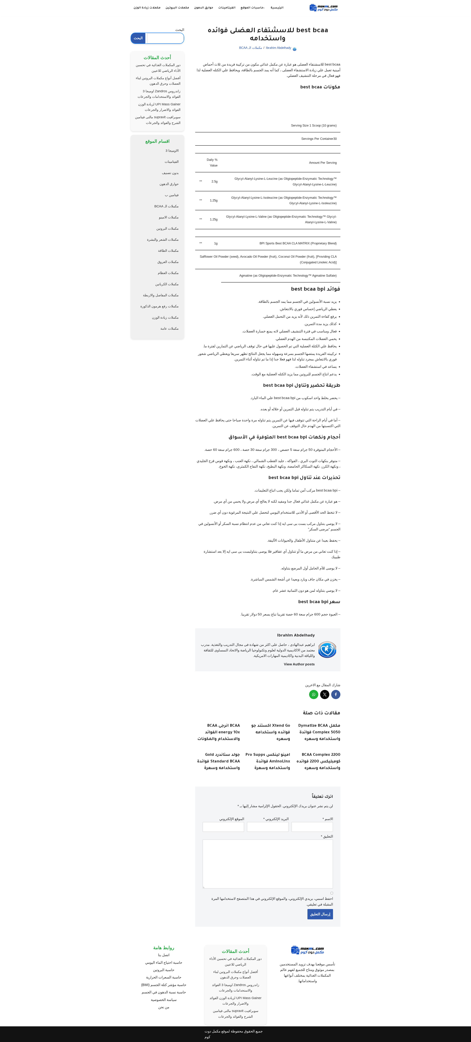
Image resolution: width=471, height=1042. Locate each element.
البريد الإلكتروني (276, 819)
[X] (324, 694)
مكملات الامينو (169, 217)
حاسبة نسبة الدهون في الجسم (164, 992)
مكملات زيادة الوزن (147, 8)
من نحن (163, 1007)
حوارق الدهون (203, 8)
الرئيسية (277, 8)
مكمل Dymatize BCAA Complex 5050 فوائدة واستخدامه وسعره (319, 733)
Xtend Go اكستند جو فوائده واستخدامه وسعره (270, 733)
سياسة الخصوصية (164, 1000)
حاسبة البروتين (163, 970)
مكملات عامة (169, 328)
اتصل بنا (163, 955)
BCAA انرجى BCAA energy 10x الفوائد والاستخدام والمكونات (218, 733)
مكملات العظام (168, 273)
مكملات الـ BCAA (250, 48)
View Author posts (299, 664)
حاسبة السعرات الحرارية (163, 977)
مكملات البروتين (177, 8)
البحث (179, 30)
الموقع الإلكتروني (231, 819)
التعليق (327, 836)
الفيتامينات (227, 8)
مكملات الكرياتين (167, 284)
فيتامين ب (172, 195)
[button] (264, 8)
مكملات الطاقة (168, 250)
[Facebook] (335, 694)
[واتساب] (313, 694)
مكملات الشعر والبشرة (163, 239)
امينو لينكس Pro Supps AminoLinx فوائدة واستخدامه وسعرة (267, 762)
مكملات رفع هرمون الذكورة (159, 306)
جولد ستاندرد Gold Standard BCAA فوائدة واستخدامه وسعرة (218, 762)
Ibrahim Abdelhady (278, 48)
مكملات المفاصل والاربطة (161, 295)
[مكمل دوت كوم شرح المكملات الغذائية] (323, 8)
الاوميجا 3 (172, 150)
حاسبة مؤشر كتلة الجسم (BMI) (163, 985)
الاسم (328, 819)
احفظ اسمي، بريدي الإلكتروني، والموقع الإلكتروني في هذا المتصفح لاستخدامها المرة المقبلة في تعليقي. (272, 901)
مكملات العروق (168, 262)
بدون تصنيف (170, 173)
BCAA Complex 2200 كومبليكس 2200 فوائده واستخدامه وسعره (318, 762)
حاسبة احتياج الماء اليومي (163, 962)
